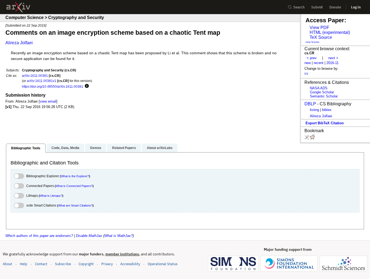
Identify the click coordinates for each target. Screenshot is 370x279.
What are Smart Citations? (75, 205)
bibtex (327, 110)
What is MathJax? (118, 236)
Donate (335, 7)
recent (318, 63)
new (307, 63)
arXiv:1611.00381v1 (41, 81)
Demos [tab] (95, 148)
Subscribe (63, 264)
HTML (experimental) (330, 32)
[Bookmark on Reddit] (312, 138)
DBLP (310, 104)
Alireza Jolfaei (19, 42)
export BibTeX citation (325, 123)
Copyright (86, 264)
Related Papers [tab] (124, 148)
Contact (41, 264)
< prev (312, 58)
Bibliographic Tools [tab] (25, 148)
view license (312, 42)
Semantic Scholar (324, 96)
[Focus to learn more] (86, 86)
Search (299, 7)
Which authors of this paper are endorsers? (39, 236)
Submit (317, 7)
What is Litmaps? (51, 195)
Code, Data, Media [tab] (65, 148)
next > (333, 58)
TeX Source (321, 37)
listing (314, 110)
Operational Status (162, 263)
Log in (356, 7)
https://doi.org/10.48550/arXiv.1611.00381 (52, 86)
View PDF (319, 27)
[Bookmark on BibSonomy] (307, 138)
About (7, 264)
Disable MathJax (89, 236)
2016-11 (332, 63)
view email (48, 101)
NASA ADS (318, 88)
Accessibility (130, 264)
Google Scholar (322, 92)
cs (306, 73)
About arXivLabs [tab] (160, 148)
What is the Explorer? (75, 176)
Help (23, 264)
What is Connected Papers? (74, 186)
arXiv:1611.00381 (35, 75)
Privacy (107, 264)
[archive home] (18, 7)
